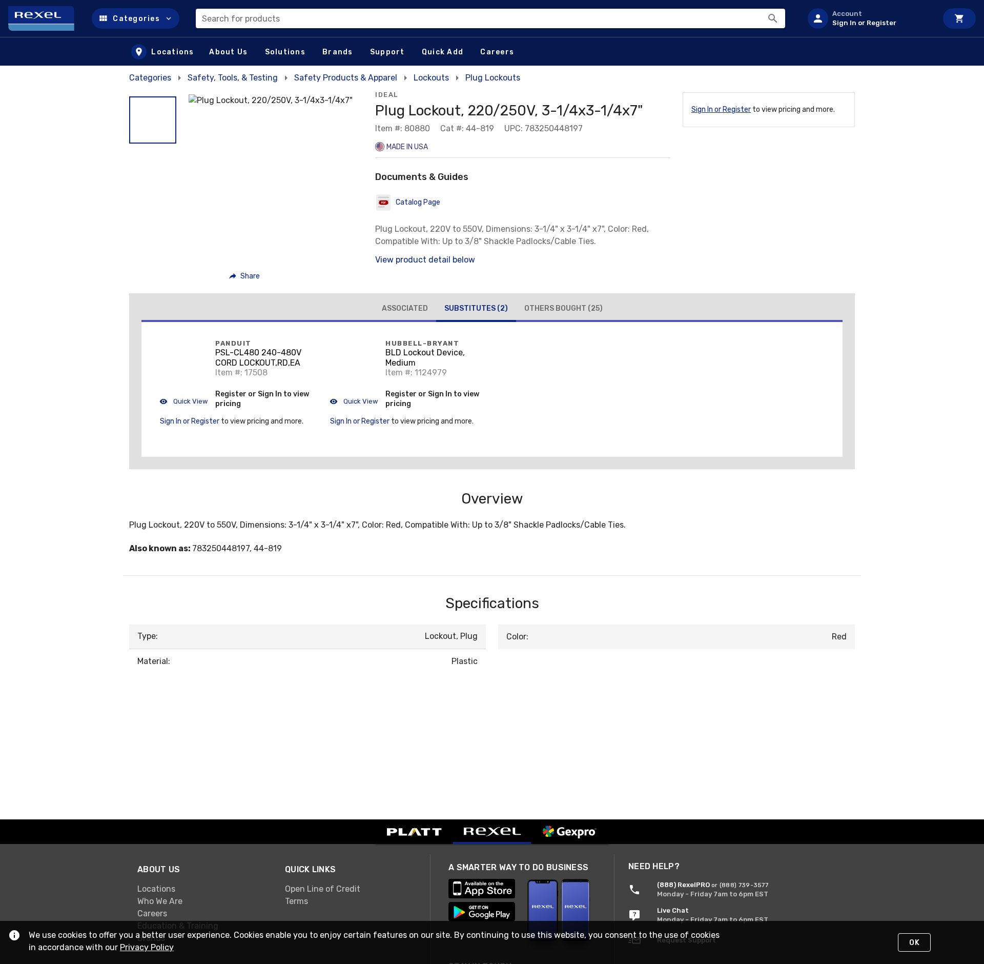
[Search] (773, 18)
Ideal (386, 94)
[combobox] (490, 18)
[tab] (405, 308)
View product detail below (425, 260)
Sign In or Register (721, 109)
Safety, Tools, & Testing (233, 78)
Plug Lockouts (492, 78)
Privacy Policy (147, 947)
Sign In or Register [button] (189, 421)
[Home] (46, 18)
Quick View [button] (190, 401)
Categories (150, 78)
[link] (203, 889)
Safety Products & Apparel (345, 78)
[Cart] (959, 18)
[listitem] (868, 18)
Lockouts (431, 78)
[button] (135, 18)
